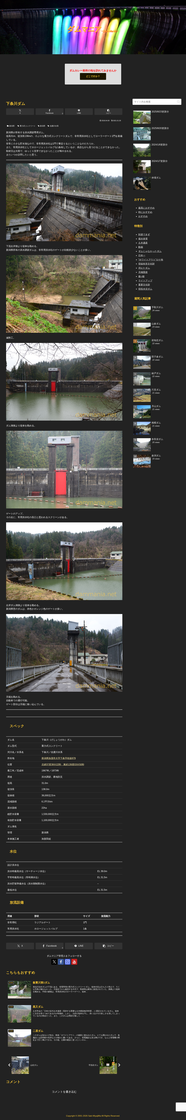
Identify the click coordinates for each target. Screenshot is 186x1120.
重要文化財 (144, 284)
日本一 (141, 255)
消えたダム (144, 268)
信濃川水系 (54, 126)
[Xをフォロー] (54, 962)
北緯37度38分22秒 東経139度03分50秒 (63, 764)
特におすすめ (145, 212)
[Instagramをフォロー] (67, 962)
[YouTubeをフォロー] (74, 962)
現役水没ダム (145, 289)
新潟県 (12, 126)
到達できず (144, 234)
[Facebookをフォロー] (61, 962)
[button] (108, 111)
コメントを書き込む (64, 1091)
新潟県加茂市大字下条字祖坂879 (59, 758)
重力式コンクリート (27, 126)
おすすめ (143, 216)
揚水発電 (143, 238)
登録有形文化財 (146, 264)
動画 (140, 247)
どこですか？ (93, 76)
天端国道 (143, 272)
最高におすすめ (146, 208)
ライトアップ (145, 280)
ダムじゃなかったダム (150, 251)
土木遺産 (143, 243)
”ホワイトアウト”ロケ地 (150, 259)
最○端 (141, 276)
